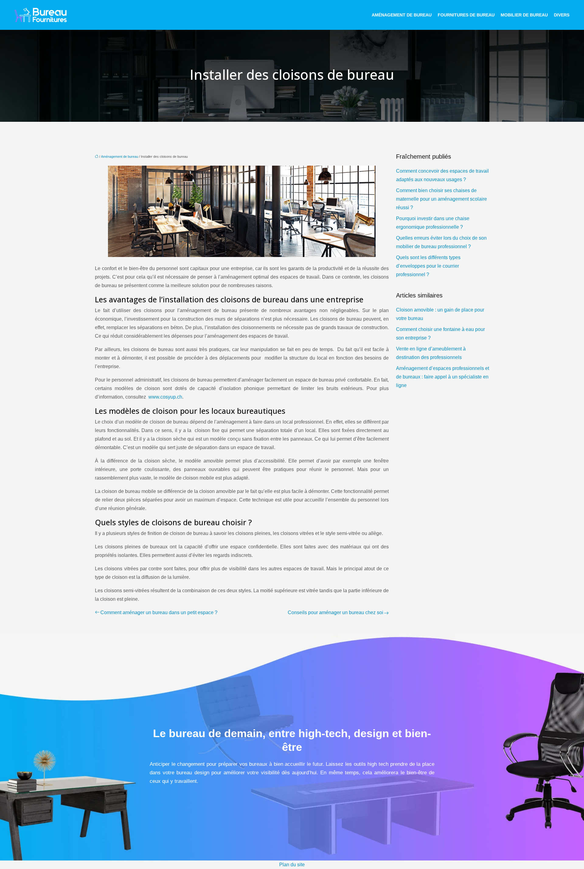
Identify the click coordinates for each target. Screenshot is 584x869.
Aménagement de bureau (402, 14)
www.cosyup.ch (165, 396)
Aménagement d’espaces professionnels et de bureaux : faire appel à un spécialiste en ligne (442, 377)
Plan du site (292, 864)
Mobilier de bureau (524, 14)
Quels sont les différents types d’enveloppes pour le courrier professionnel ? (428, 266)
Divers (561, 14)
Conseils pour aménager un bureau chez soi (335, 612)
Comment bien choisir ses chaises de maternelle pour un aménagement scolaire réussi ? (441, 199)
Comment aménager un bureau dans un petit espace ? (158, 612)
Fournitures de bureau (466, 14)
